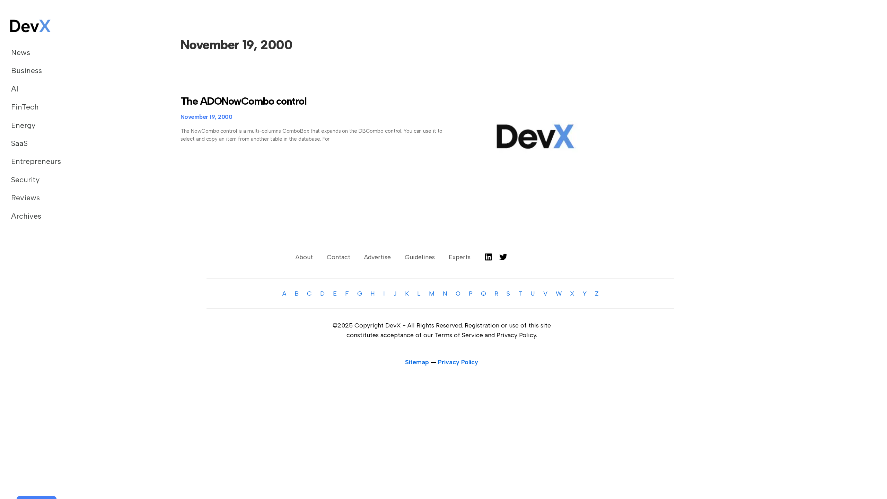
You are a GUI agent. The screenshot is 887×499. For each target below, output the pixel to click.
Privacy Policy (458, 362)
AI (14, 89)
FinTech (24, 107)
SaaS (19, 143)
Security (25, 179)
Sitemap (417, 362)
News (20, 52)
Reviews (25, 197)
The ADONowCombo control (244, 101)
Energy (23, 125)
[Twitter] (503, 257)
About (304, 257)
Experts (460, 257)
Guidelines (420, 257)
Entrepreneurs (36, 161)
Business (26, 70)
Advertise (377, 257)
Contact (338, 257)
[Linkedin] (488, 257)
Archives (26, 216)
